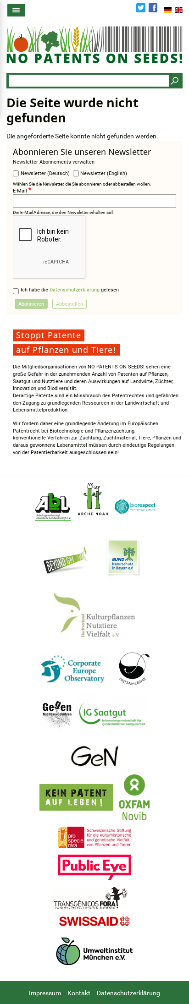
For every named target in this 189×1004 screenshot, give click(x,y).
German (168, 9)
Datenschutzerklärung (75, 290)
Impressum (45, 993)
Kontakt (78, 993)
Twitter (140, 7)
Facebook (153, 7)
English (179, 9)
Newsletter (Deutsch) (45, 173)
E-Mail (20, 191)
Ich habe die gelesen (70, 290)
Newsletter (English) (103, 173)
